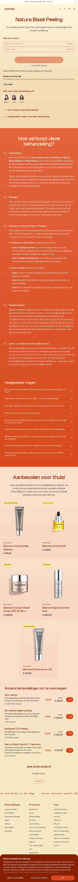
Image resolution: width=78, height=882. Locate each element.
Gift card (56, 824)
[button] (75, 1)
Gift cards (32, 820)
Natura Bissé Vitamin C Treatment (23, 744)
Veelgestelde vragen (60, 813)
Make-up (32, 842)
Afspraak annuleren (60, 809)
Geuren (31, 813)
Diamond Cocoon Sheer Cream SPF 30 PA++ (16, 610)
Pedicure (7, 824)
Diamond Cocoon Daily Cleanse (16, 548)
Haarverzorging (34, 824)
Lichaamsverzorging (35, 838)
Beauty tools (33, 809)
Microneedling (9, 813)
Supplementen (34, 853)
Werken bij (57, 820)
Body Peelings (9, 827)
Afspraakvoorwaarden (61, 842)
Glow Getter (11, 695)
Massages (8, 831)
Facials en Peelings (11, 809)
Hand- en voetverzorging (37, 827)
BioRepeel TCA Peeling (16, 729)
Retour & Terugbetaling (61, 831)
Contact (56, 845)
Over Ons (57, 816)
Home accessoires (35, 831)
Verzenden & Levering (61, 827)
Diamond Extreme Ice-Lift (37, 669)
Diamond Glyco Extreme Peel (56, 610)
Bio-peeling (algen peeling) (18, 710)
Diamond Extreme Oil (54, 546)
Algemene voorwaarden (61, 838)
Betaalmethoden (59, 835)
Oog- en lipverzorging (36, 845)
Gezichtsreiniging (34, 816)
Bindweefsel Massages (12, 816)
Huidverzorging (34, 835)
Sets (30, 849)
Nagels (7, 820)
